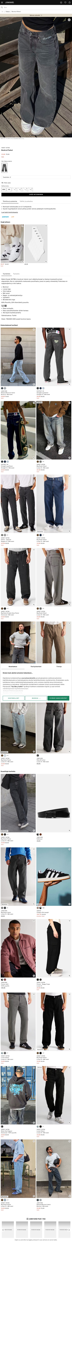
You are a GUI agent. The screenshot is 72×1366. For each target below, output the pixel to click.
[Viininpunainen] (5, 980)
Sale (2, 156)
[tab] (9, 201)
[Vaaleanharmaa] (2, 535)
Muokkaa (35, 698)
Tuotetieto (6, 177)
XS (9, 189)
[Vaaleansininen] (5, 388)
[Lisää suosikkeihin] (69, 19)
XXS (3, 189)
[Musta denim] (4, 168)
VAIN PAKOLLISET (13, 698)
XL (30, 189)
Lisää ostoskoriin (36, 194)
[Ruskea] (38, 462)
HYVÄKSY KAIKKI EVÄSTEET (58, 698)
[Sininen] (43, 388)
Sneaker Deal (41, 916)
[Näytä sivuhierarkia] (2, 11)
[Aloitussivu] (9, 2)
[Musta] (38, 834)
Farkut (8, 11)
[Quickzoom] (22, 261)
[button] (8, 1229)
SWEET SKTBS (5, 147)
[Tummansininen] (41, 388)
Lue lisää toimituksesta (9, 212)
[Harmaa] (2, 908)
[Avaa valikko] (2, 2)
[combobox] (37, 7)
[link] (61, 2)
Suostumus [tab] (13, 666)
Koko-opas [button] (7, 182)
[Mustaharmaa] (38, 388)
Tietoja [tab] (59, 666)
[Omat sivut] (61, 2)
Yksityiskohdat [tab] (36, 666)
